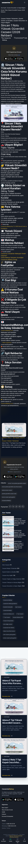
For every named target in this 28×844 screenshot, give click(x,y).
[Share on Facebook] (10, 506)
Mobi (3, 342)
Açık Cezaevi (18, 607)
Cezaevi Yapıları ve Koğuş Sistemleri (13, 579)
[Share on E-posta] (19, 506)
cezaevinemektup (7, 610)
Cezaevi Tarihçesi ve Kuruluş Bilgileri (13, 582)
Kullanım (4, 814)
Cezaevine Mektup (6, 500)
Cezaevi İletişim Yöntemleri (9, 18)
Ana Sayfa (3, 7)
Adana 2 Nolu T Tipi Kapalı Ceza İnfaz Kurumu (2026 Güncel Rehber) (18, 546)
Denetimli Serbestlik (8, 607)
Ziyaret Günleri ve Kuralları (10, 572)
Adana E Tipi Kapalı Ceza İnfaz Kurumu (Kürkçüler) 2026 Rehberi (19, 523)
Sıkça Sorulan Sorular (7, 809)
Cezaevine (8, 789)
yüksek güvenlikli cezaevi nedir (9, 493)
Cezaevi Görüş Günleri (8, 620)
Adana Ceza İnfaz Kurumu (9, 631)
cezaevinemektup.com (8, 613)
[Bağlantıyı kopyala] (23, 506)
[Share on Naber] (16, 506)
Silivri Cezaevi (7, 565)
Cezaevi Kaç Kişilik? (8, 575)
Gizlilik (3, 812)
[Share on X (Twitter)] (13, 506)
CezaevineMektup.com (7, 330)
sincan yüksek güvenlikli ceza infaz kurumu (12, 486)
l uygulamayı (8, 342)
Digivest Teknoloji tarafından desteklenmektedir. (15, 836)
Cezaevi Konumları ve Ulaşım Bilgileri (16, 7)
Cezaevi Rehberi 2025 (18, 617)
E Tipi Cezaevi (20, 613)
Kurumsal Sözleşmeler (7, 816)
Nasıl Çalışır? (5, 807)
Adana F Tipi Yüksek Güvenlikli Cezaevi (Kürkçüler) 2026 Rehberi (20, 535)
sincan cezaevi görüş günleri (8, 497)
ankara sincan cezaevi (7, 490)
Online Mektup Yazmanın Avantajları (12, 257)
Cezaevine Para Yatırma (8, 627)
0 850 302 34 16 (10, 823)
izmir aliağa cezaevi (7, 624)
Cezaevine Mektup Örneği (9, 259)
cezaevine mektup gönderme (10, 603)
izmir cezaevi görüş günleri (9, 634)
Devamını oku (6, 696)
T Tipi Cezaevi (6, 617)
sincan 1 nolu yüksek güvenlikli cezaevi (17, 483)
